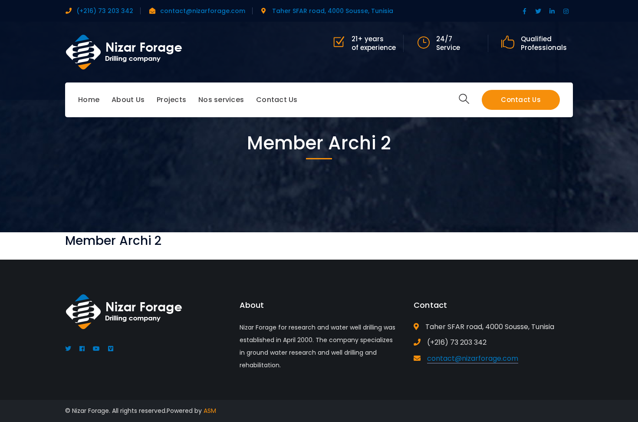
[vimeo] (110, 348)
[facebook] (82, 348)
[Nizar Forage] (123, 51)
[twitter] (68, 348)
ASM (210, 410)
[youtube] (96, 348)
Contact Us (521, 99)
